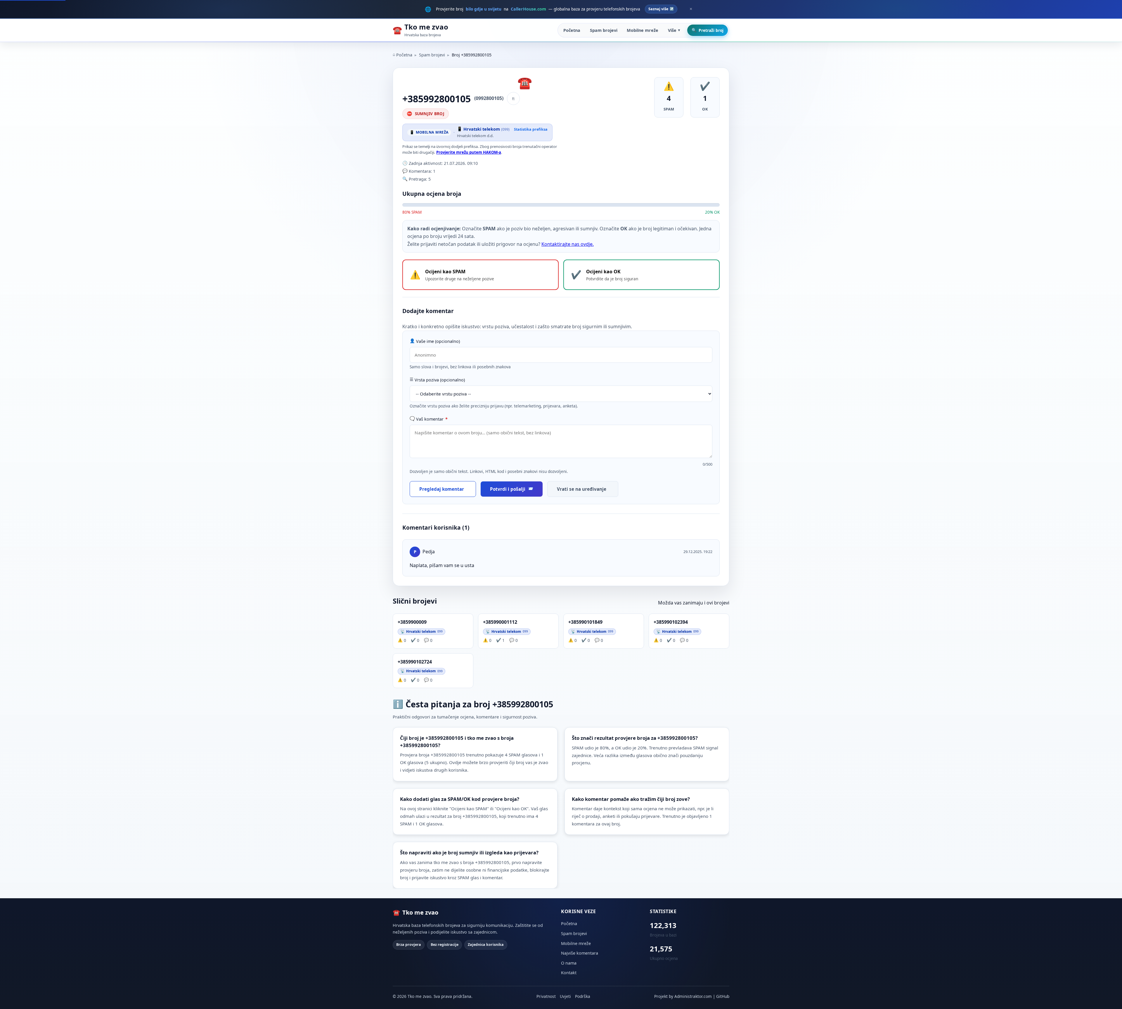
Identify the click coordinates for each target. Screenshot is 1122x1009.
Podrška (582, 996)
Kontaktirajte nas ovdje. (567, 244)
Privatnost (546, 996)
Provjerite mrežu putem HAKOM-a (468, 152)
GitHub (722, 996)
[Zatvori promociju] (690, 9)
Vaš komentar (432, 419)
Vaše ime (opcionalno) (438, 341)
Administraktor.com (693, 996)
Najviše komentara (579, 953)
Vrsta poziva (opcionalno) (440, 380)
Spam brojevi (603, 30)
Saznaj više (658, 8)
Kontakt (568, 972)
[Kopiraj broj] (513, 98)
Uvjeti (565, 996)
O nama (568, 963)
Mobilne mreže (642, 30)
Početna (571, 30)
